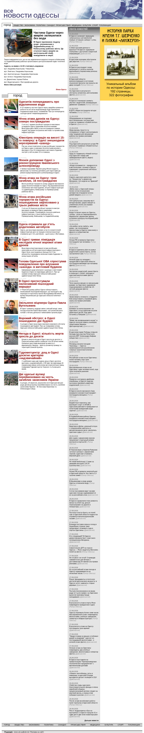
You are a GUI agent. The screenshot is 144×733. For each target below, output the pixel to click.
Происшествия (63, 25)
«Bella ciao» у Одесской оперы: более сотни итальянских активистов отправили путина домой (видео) (81, 192)
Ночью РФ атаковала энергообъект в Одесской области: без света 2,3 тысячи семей (83, 473)
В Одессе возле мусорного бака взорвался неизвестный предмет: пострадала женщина (82, 393)
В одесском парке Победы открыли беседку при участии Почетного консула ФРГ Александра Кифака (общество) (83, 335)
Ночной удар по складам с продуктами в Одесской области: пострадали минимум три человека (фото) (83, 262)
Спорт (95, 25)
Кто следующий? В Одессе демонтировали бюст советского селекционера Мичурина (82, 538)
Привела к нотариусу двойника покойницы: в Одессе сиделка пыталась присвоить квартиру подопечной (81, 382)
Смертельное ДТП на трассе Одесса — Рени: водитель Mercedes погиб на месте (83, 550)
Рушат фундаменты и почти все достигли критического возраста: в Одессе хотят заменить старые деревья (83, 582)
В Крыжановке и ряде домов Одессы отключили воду (80, 482)
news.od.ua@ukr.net (21, 732)
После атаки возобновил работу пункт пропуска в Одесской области (83, 702)
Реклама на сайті (37, 732)
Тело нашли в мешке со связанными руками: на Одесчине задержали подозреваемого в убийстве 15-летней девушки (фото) (83, 286)
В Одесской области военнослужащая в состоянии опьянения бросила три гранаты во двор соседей (83, 82)
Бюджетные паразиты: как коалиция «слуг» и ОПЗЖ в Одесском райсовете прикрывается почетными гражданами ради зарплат (83, 407)
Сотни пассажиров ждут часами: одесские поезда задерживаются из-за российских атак (82, 493)
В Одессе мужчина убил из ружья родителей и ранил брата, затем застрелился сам (82, 252)
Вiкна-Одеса (61, 90)
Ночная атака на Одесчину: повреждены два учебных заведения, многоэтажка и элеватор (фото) (83, 651)
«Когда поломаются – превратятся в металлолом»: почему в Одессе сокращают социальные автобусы (83, 167)
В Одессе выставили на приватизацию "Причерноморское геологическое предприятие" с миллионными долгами (83, 663)
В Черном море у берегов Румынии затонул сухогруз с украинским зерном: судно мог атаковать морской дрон (83, 453)
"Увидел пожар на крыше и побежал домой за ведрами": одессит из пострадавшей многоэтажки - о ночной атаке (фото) (83, 639)
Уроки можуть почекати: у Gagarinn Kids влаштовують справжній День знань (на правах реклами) (83, 299)
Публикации (105, 25)
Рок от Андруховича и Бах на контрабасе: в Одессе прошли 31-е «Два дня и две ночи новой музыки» (83, 713)
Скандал (51, 25)
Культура (87, 25)
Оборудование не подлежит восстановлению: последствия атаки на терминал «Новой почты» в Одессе (83, 121)
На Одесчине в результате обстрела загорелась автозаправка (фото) (83, 93)
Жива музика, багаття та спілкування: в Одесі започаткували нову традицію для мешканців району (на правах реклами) (83, 133)
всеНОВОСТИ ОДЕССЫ (31, 13)
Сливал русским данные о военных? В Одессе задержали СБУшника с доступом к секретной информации (83, 51)
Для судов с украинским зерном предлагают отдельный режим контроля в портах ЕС (81, 440)
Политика (41, 25)
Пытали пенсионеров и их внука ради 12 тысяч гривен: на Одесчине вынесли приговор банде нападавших (83, 594)
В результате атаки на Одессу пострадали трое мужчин (81, 627)
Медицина (77, 25)
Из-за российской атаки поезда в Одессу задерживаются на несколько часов (82, 571)
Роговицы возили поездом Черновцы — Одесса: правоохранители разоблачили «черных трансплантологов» (81, 347)
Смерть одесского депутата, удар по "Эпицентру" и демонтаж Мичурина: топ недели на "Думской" (83, 179)
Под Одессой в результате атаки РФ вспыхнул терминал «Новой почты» (83, 145)
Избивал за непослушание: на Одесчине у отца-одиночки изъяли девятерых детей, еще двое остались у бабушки (83, 312)
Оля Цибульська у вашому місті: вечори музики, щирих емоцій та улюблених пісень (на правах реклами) (82, 204)
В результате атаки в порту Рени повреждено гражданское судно (82, 604)
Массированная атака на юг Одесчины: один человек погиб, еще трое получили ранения (83, 369)
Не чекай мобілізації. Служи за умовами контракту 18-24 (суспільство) (81, 464)
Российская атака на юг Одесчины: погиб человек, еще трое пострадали (83, 360)
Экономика (29, 25)
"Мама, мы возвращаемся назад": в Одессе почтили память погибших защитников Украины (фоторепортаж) (83, 323)
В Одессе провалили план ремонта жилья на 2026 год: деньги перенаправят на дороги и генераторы (83, 504)
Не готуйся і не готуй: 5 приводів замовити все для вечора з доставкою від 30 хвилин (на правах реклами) (83, 561)
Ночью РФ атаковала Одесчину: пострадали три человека (82, 241)
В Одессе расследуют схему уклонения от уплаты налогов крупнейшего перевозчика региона (83, 69)
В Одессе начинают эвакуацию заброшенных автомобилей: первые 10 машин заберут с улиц (82, 38)
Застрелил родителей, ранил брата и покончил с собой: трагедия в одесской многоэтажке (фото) (83, 273)
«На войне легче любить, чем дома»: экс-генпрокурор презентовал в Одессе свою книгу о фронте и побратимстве (83, 229)
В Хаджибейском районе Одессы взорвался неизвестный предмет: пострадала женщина (82, 418)
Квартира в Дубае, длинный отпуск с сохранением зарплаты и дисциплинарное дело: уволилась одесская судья (83, 429)
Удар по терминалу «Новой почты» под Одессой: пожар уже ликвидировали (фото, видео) (83, 156)
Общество (18, 25)
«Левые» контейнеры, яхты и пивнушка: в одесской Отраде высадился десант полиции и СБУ (83, 675)
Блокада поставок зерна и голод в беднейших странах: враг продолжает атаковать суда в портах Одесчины (82, 527)
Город (7, 24)
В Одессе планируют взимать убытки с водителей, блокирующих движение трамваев (83, 103)
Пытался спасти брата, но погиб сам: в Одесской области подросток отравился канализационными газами (83, 515)
